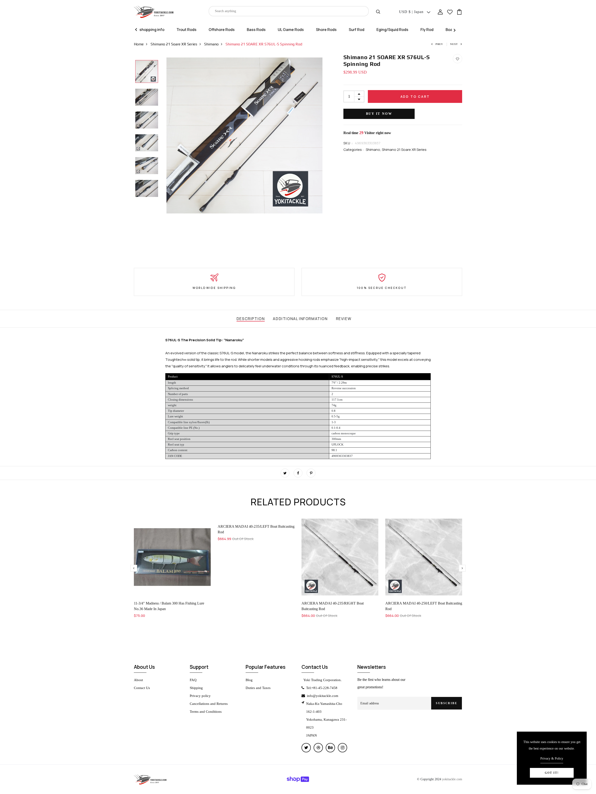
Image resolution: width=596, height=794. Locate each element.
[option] (146, 71)
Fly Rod (426, 29)
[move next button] (133, 568)
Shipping (196, 688)
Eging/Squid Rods (392, 29)
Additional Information (300, 318)
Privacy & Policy (551, 758)
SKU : (348, 143)
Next (454, 44)
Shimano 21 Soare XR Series (174, 44)
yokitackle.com (452, 779)
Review (344, 318)
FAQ (193, 680)
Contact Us (142, 688)
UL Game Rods (291, 29)
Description (251, 318)
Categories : (353, 149)
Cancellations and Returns (209, 704)
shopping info (151, 29)
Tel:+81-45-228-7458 (321, 688)
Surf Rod (356, 29)
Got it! (552, 772)
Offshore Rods (222, 29)
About (138, 680)
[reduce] (359, 99)
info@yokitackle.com (322, 696)
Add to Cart (415, 96)
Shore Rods (326, 29)
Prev (439, 44)
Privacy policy (200, 696)
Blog (249, 680)
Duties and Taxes (258, 688)
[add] (359, 94)
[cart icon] (459, 11)
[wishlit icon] (450, 11)
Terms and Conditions (206, 711)
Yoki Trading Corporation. (322, 680)
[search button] (378, 11)
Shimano (211, 44)
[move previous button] (462, 568)
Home (139, 44)
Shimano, (374, 149)
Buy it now (379, 113)
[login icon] (440, 11)
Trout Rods (186, 29)
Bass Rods (256, 29)
